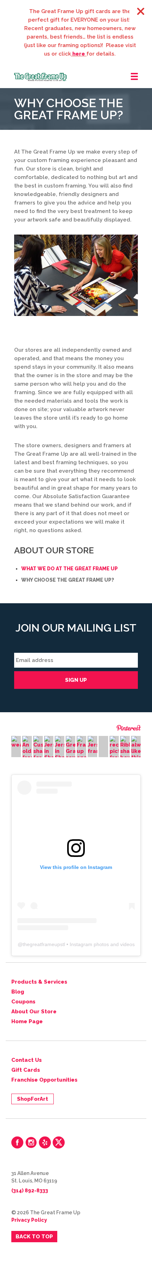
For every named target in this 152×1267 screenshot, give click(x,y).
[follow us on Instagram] (31, 1142)
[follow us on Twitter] (59, 1142)
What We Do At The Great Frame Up (69, 568)
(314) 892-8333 (29, 1190)
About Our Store (34, 1011)
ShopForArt (32, 1099)
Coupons (23, 1001)
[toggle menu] (134, 77)
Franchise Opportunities (44, 1080)
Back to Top (34, 1236)
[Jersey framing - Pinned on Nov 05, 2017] (92, 745)
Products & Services (39, 982)
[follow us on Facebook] (17, 1142)
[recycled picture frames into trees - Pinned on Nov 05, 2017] (114, 754)
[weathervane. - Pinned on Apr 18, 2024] (16, 742)
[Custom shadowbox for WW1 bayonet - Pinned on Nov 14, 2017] (38, 754)
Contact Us (26, 1060)
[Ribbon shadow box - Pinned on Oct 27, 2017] (125, 748)
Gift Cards (25, 1070)
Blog (17, 992)
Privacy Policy (29, 1220)
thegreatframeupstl (44, 944)
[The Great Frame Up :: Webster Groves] (83, 77)
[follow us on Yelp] (45, 1142)
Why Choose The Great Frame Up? (67, 580)
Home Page (27, 1021)
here (75, 54)
